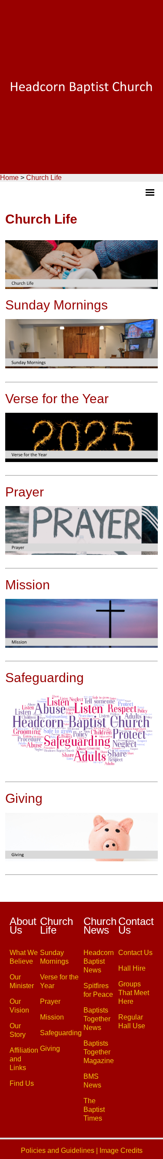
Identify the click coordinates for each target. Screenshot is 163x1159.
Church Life (44, 177)
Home (9, 177)
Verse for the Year (57, 398)
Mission (27, 585)
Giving (24, 798)
